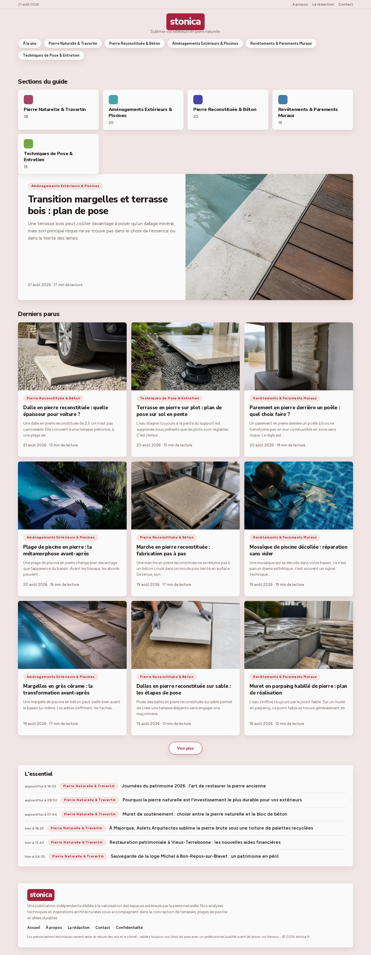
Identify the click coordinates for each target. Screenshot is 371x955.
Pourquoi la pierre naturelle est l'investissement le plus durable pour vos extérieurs (212, 800)
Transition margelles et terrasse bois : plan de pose (98, 205)
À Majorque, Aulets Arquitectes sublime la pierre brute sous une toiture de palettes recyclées (211, 828)
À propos (300, 4)
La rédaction (323, 4)
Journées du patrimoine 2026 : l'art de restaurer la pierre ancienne (194, 786)
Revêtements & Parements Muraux (281, 43)
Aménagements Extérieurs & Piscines (205, 43)
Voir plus (185, 748)
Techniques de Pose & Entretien (51, 55)
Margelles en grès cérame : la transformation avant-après (58, 689)
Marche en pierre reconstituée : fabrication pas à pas (173, 550)
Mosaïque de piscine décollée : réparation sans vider (298, 550)
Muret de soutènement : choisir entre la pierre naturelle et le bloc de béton (205, 814)
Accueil (33, 927)
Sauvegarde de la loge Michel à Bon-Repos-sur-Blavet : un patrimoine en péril (195, 856)
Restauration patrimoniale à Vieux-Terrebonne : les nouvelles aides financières (195, 842)
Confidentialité (129, 927)
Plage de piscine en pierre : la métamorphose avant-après (57, 550)
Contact (346, 4)
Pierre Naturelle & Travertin (73, 43)
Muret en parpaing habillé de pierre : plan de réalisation (298, 689)
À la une (30, 43)
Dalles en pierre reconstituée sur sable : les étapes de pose (184, 689)
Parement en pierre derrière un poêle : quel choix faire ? (295, 411)
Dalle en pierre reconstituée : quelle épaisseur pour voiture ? (65, 411)
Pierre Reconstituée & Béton (134, 43)
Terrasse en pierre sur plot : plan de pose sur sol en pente (179, 411)
